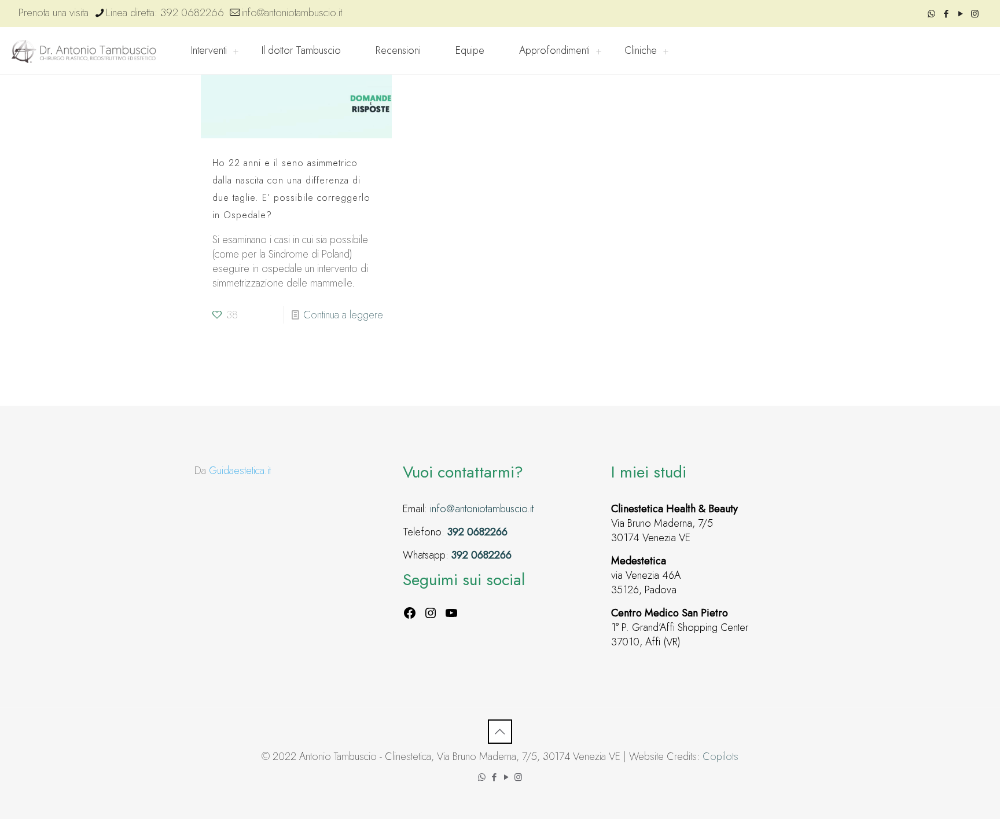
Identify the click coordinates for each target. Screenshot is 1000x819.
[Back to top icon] (500, 731)
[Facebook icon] (946, 14)
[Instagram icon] (974, 14)
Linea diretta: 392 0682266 (165, 12)
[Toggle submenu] (235, 51)
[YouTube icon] (960, 14)
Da (232, 470)
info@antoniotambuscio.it (291, 12)
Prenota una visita (54, 12)
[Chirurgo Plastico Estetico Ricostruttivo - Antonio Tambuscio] (84, 50)
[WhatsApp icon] (931, 14)
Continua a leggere (343, 314)
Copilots (720, 756)
